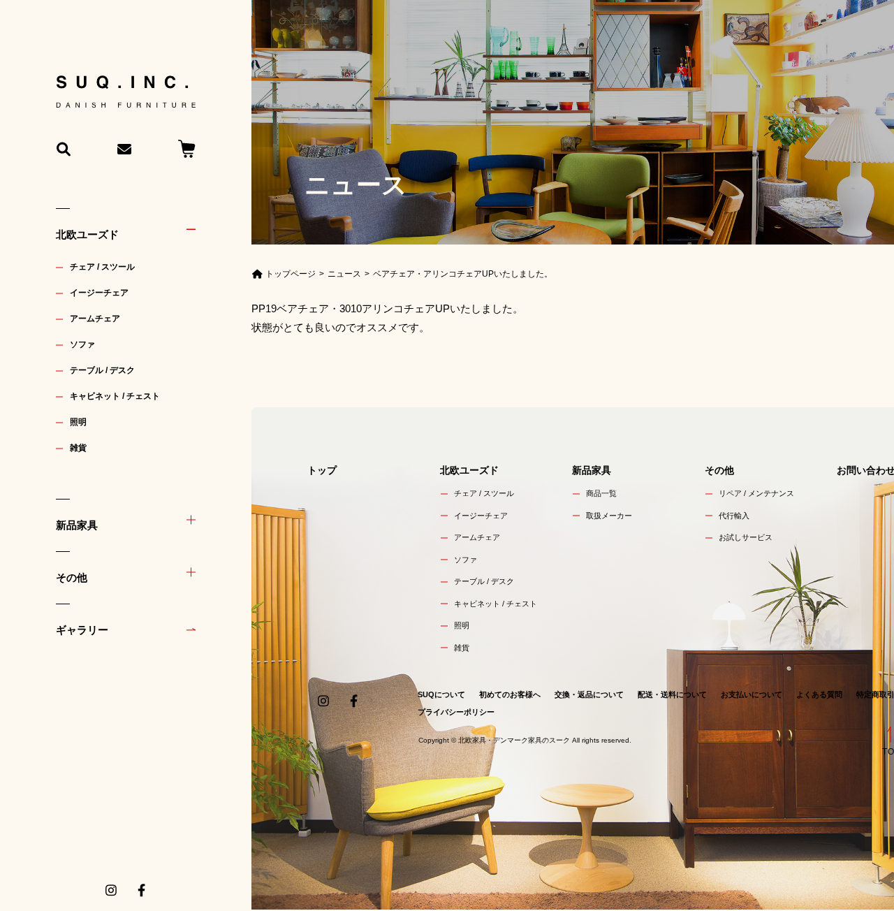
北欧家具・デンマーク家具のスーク (514, 740)
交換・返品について (589, 694)
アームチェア (95, 318)
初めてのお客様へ (510, 694)
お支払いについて (751, 694)
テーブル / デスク (102, 370)
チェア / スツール (102, 267)
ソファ (82, 344)
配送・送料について (672, 694)
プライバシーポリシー (456, 712)
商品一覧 (601, 493)
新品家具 (77, 525)
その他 (71, 577)
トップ (322, 470)
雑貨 (78, 448)
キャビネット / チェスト (115, 396)
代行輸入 (734, 515)
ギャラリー (82, 630)
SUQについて (441, 694)
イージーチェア (99, 293)
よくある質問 (819, 694)
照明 (78, 422)
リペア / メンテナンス (756, 493)
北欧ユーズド (87, 234)
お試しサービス (745, 537)
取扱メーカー (609, 515)
